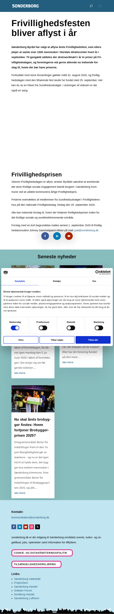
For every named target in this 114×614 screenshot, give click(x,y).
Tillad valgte (57, 339)
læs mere (19, 373)
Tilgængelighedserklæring (35, 564)
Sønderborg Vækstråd (27, 578)
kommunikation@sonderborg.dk (30, 517)
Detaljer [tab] (57, 281)
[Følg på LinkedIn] (57, 236)
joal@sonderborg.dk (86, 230)
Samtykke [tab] (20, 281)
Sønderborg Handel (25, 586)
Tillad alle (93, 339)
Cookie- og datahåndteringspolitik (40, 553)
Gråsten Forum (23, 590)
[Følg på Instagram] (31, 526)
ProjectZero (21, 582)
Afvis (21, 339)
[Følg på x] (37, 526)
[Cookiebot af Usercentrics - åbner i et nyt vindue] (98, 272)
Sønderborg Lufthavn (26, 598)
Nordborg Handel (24, 594)
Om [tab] (94, 281)
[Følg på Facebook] (45, 236)
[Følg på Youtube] (69, 236)
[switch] (43, 328)
